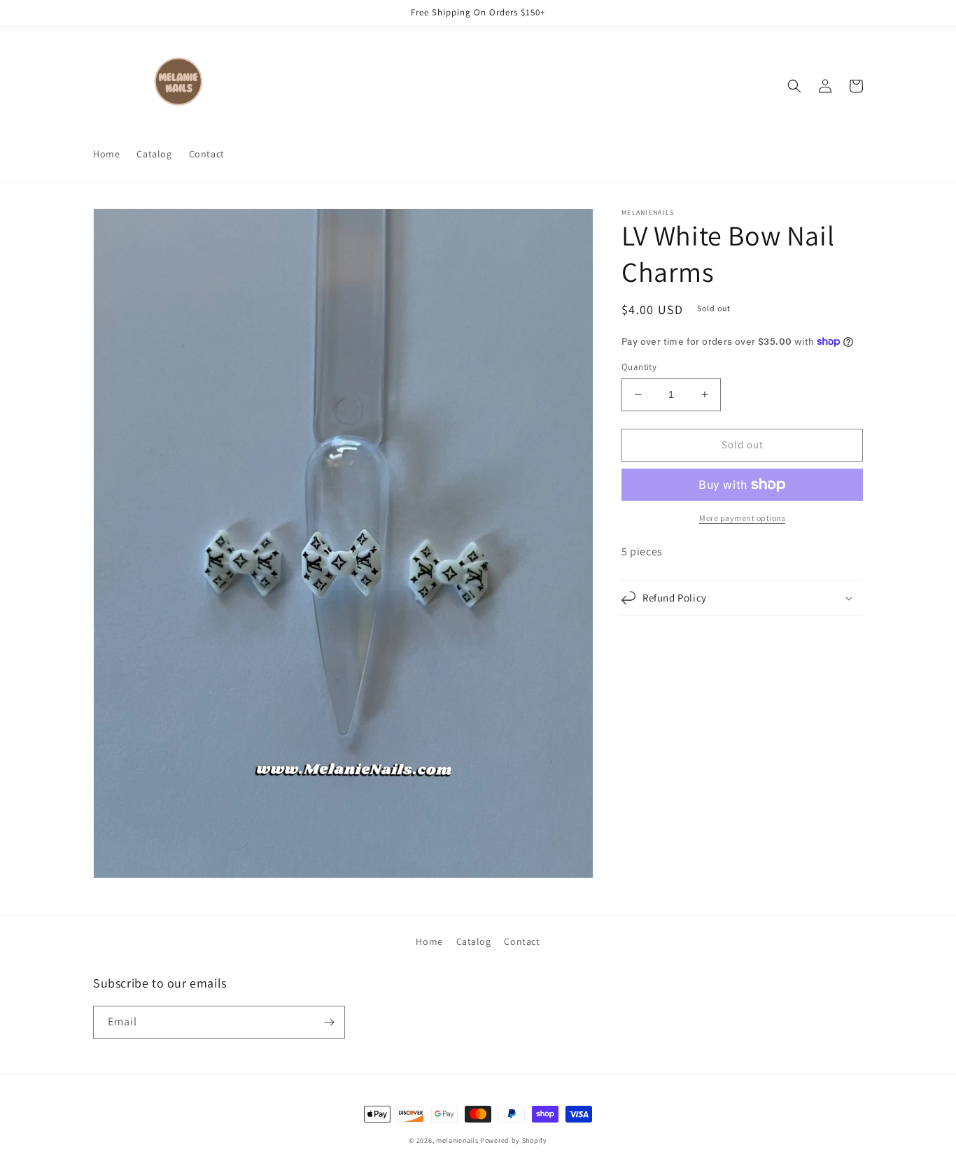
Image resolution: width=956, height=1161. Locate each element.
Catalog (473, 941)
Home (429, 941)
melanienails (457, 1140)
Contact (522, 941)
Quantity (638, 367)
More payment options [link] (742, 518)
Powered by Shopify (513, 1140)
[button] (794, 86)
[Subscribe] (329, 1022)
